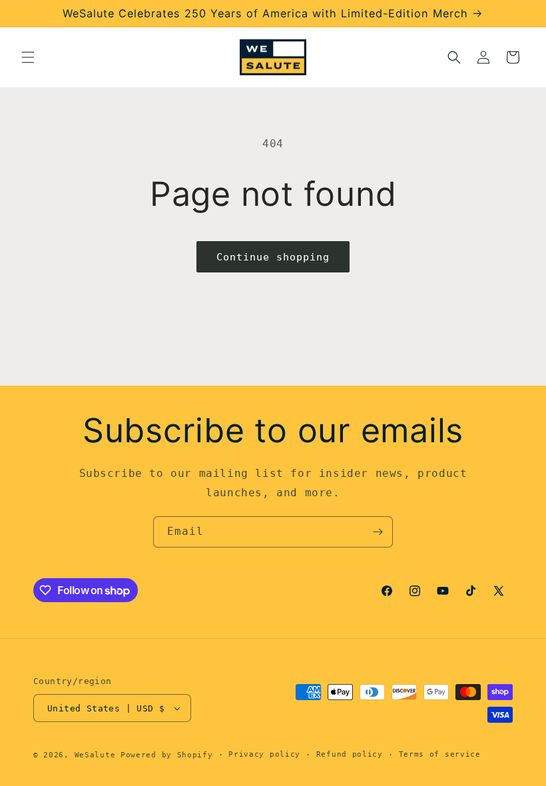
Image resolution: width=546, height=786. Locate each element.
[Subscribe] (377, 532)
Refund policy (349, 754)
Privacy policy (264, 754)
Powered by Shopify (167, 755)
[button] (28, 57)
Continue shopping (273, 257)
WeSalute (95, 755)
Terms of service (440, 754)
